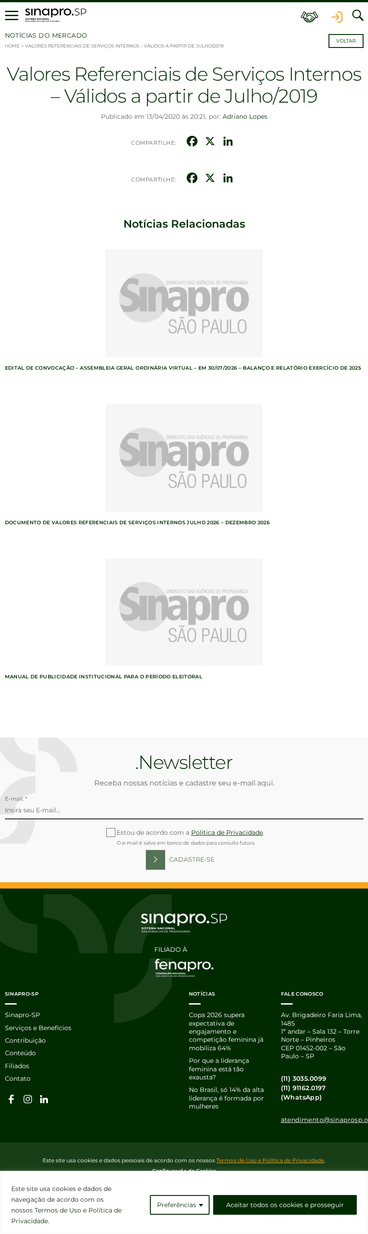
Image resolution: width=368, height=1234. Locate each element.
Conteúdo (20, 1053)
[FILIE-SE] (309, 15)
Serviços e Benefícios (38, 1028)
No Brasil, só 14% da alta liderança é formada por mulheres (226, 1098)
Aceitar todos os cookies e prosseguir (285, 1205)
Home (12, 45)
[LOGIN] (337, 15)
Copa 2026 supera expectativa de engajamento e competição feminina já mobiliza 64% (226, 1031)
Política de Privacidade (227, 832)
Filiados (17, 1066)
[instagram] (28, 1099)
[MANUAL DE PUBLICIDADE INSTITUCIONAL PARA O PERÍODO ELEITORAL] (184, 612)
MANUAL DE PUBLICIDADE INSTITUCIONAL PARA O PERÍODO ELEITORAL (104, 676)
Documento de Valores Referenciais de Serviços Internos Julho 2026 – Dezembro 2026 (137, 522)
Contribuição (25, 1040)
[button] (11, 15)
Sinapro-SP (22, 1015)
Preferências (176, 1205)
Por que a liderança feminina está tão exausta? (219, 1069)
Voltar (346, 41)
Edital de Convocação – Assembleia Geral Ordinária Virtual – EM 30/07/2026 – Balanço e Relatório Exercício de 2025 (183, 368)
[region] (184, 1202)
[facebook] (11, 1099)
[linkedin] (44, 1099)
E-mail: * (16, 798)
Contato (18, 1078)
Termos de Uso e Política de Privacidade (270, 1160)
